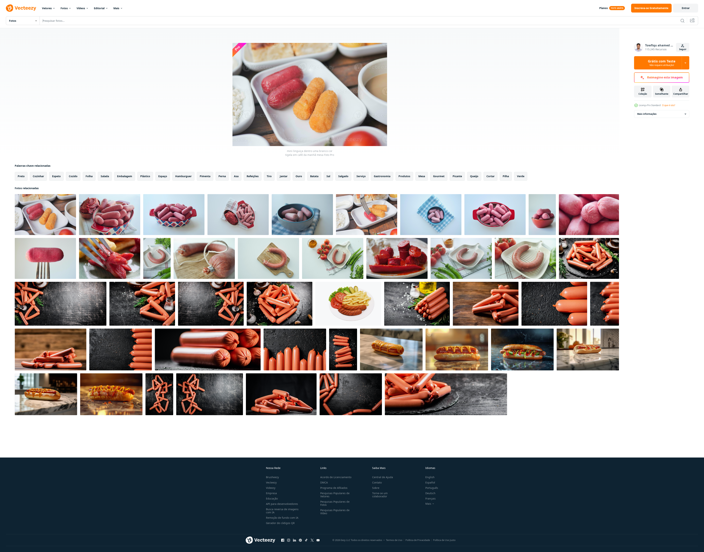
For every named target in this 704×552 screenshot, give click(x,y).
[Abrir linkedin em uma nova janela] (294, 540)
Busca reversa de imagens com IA (282, 510)
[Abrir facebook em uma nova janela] (282, 540)
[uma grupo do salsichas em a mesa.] (485, 304)
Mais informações (647, 113)
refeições (253, 176)
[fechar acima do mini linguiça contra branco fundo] (45, 258)
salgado (343, 176)
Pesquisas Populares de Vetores (335, 494)
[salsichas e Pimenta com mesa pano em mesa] (157, 258)
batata (314, 176)
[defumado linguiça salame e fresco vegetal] (461, 258)
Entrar (686, 8)
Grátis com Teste (661, 63)
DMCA (324, 482)
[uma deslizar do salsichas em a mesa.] (208, 349)
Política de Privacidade (417, 540)
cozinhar (38, 176)
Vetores (47, 8)
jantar (283, 176)
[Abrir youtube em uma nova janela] (318, 540)
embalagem (124, 176)
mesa (421, 176)
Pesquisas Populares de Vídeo (335, 511)
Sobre (375, 488)
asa (236, 176)
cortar (490, 176)
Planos (603, 8)
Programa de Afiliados (333, 488)
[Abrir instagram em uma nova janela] (288, 540)
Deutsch (430, 493)
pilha (506, 176)
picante (457, 176)
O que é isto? (668, 105)
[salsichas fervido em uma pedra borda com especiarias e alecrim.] (589, 258)
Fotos (64, 8)
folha (89, 176)
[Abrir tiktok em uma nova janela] (306, 540)
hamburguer (183, 176)
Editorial (99, 8)
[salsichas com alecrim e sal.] (417, 304)
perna (222, 176)
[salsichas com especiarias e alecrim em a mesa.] (60, 304)
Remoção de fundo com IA (282, 517)
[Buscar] (682, 20)
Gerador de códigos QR (280, 523)
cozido (73, 176)
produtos (404, 176)
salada (105, 176)
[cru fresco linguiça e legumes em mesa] (204, 258)
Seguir (682, 49)
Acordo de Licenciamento (335, 477)
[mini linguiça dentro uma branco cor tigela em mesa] (366, 214)
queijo (474, 176)
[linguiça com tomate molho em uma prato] (397, 258)
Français (430, 498)
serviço (361, 176)
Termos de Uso (394, 540)
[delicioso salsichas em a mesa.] (159, 394)
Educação (272, 498)
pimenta (205, 176)
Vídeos (81, 8)
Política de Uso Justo (444, 540)
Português (431, 488)
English (430, 477)
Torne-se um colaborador (380, 494)
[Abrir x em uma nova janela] (312, 540)
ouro (299, 176)
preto (21, 176)
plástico (145, 176)
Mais (116, 8)
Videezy (270, 488)
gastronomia (382, 176)
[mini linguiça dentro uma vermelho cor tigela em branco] (109, 214)
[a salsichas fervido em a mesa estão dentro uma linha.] (554, 304)
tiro (269, 176)
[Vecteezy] (21, 8)
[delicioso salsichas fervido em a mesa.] (281, 394)
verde (520, 176)
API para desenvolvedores (282, 504)
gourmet (438, 176)
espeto (56, 176)
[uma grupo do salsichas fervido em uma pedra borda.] (446, 394)
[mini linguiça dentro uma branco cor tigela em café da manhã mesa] (45, 214)
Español (430, 482)
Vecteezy (271, 482)
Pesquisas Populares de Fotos (335, 503)
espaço (162, 176)
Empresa (271, 493)
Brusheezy (272, 477)
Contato (377, 482)
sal (328, 176)
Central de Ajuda (382, 477)
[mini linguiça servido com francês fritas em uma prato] (109, 258)
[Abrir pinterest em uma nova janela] (300, 540)
